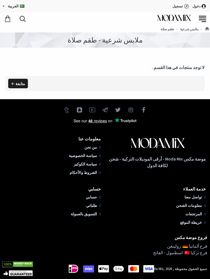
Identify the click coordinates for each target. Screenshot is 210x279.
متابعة (20, 83)
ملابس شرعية (189, 29)
